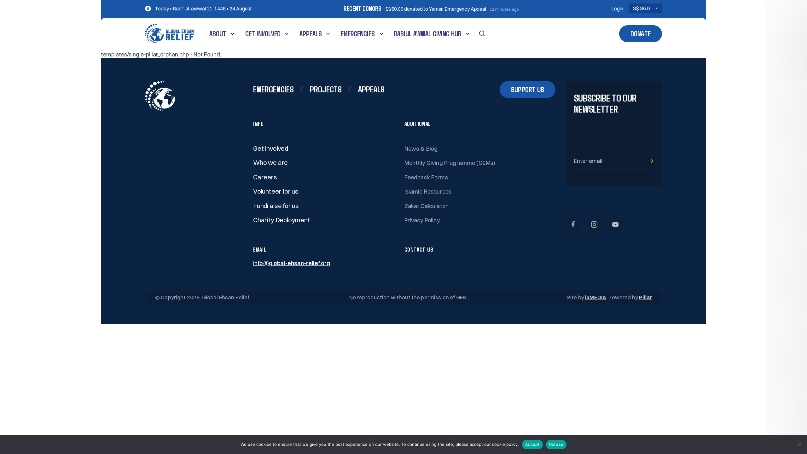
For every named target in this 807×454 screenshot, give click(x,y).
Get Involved (263, 33)
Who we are (270, 162)
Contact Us (418, 249)
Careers (265, 177)
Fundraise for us (276, 206)
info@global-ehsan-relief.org (291, 263)
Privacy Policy (422, 220)
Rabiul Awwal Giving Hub (428, 33)
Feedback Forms (426, 177)
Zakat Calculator (426, 206)
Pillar (645, 297)
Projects (326, 89)
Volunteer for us (276, 191)
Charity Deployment (281, 220)
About (217, 33)
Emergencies (358, 33)
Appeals (310, 33)
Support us (527, 89)
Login (617, 9)
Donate (640, 33)
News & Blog (421, 148)
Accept (532, 444)
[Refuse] (799, 444)
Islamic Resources (428, 191)
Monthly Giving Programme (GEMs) (450, 162)
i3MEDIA (595, 297)
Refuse (556, 444)
